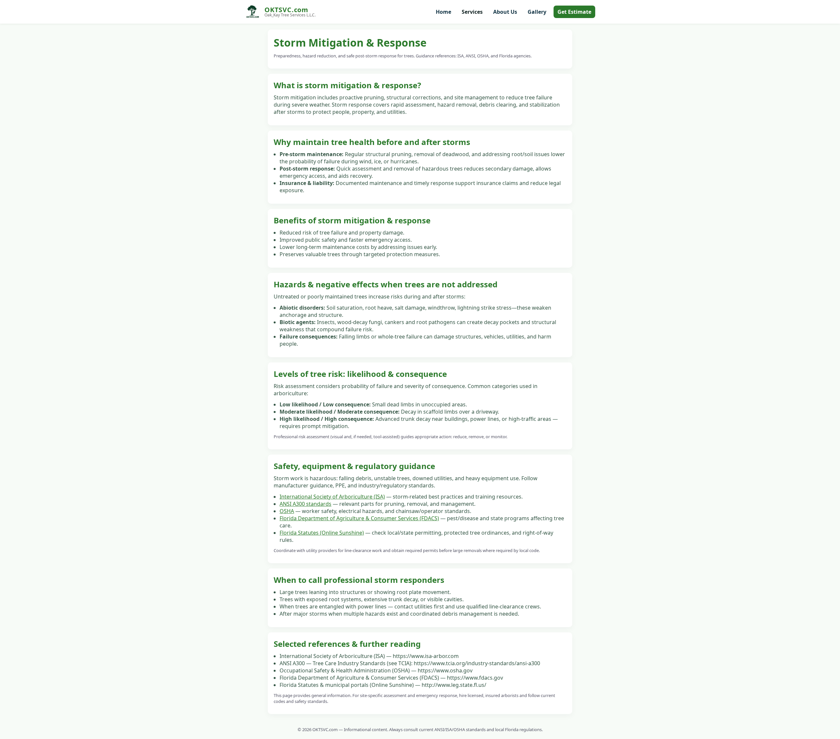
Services (472, 11)
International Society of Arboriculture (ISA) (332, 496)
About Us (505, 11)
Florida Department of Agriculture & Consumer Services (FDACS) (359, 518)
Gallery (537, 11)
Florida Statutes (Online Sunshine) (322, 532)
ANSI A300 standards (305, 503)
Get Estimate (574, 11)
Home (443, 11)
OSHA (287, 511)
